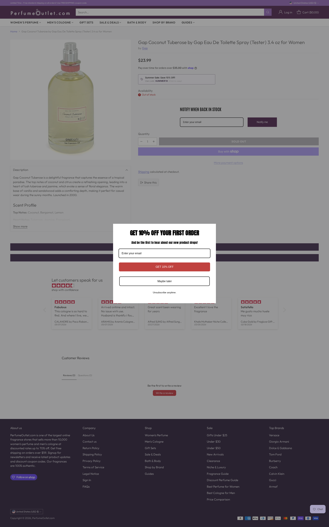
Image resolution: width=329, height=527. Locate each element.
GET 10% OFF (165, 266)
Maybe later (164, 281)
